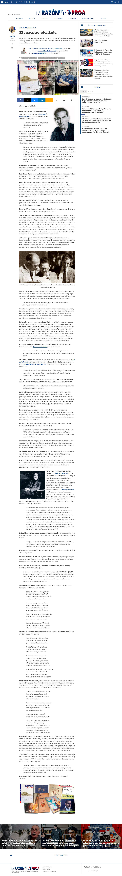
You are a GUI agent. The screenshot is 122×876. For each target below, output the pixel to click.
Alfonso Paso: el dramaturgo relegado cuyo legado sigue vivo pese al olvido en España (101, 843)
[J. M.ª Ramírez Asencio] (12, 29)
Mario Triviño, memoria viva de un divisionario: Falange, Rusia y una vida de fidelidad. (20, 843)
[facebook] (12, 44)
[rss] (12, 48)
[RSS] (34, 2)
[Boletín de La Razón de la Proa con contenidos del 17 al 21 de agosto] (86, 52)
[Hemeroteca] (112, 2)
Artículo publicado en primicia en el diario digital (45, 48)
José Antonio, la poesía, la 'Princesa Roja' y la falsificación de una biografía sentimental (96, 101)
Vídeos (103, 18)
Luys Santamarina (43, 57)
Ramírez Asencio (53, 57)
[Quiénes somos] (118, 2)
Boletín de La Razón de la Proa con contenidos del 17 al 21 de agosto (103, 52)
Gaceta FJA (24, 57)
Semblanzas (61, 57)
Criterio (44, 18)
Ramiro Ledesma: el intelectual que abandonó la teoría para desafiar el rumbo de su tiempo (59, 843)
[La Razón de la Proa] (61, 12)
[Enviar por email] (56, 100)
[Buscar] (12, 2)
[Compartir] (20, 100)
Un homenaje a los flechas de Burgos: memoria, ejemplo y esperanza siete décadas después (103, 74)
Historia (72, 18)
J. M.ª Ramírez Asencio (12, 35)
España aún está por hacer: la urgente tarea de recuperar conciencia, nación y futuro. (103, 63)
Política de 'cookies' (49, 871)
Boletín (32, 18)
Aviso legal (46, 869)
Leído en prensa (33, 57)
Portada (19, 18)
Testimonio (58, 18)
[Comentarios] (64, 100)
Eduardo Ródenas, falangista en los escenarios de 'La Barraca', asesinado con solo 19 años (96, 110)
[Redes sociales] (115, 2)
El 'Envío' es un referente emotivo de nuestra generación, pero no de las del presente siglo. (96, 120)
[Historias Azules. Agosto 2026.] (86, 43)
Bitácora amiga (88, 18)
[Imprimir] (71, 100)
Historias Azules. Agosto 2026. (100, 41)
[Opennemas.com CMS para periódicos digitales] (92, 868)
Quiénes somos (47, 867)
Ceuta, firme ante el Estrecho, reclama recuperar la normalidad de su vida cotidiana (103, 33)
